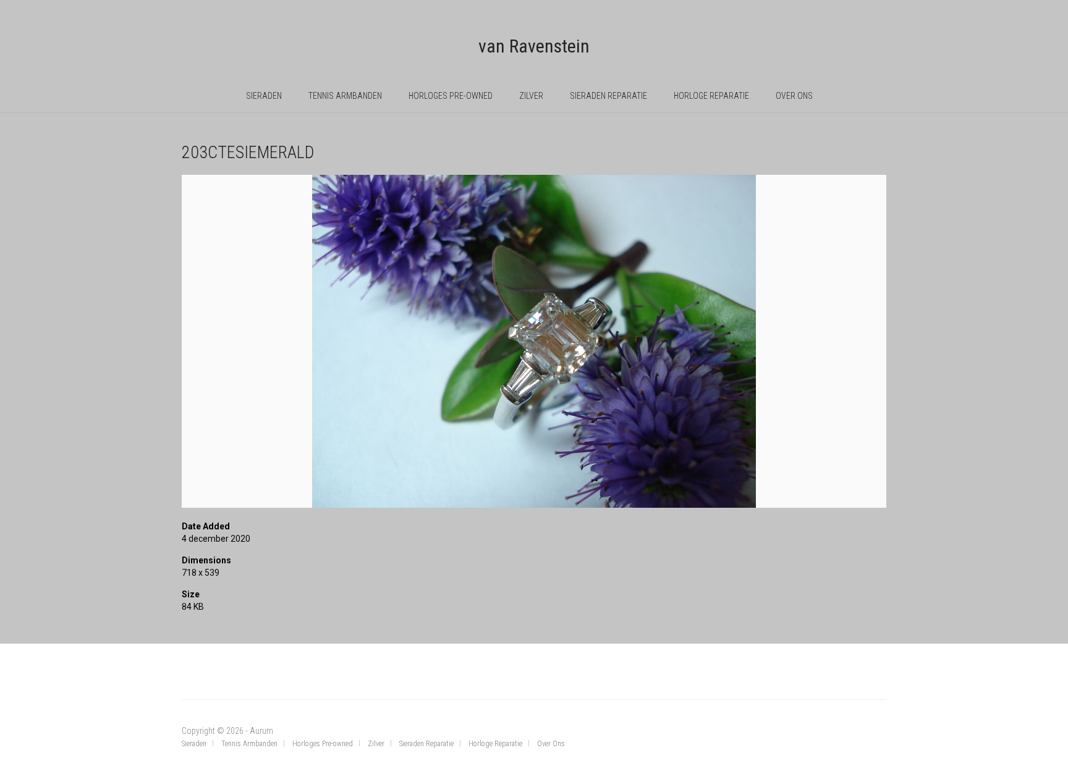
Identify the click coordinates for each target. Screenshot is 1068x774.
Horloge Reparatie (711, 96)
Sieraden (264, 96)
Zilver (531, 96)
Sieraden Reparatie (608, 96)
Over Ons (794, 96)
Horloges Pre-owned (451, 96)
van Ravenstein (534, 46)
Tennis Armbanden (345, 96)
